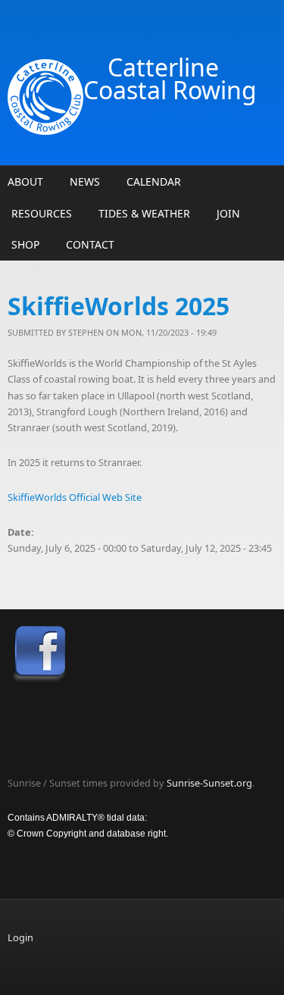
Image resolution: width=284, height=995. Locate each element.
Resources (41, 213)
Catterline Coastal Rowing (170, 78)
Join (228, 213)
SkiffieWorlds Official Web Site (75, 497)
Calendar (153, 181)
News (85, 181)
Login (20, 937)
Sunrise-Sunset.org (209, 783)
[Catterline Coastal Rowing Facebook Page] (142, 655)
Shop (25, 244)
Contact (90, 244)
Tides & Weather (144, 213)
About (25, 181)
